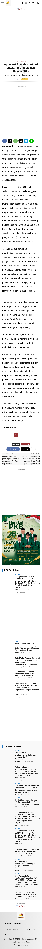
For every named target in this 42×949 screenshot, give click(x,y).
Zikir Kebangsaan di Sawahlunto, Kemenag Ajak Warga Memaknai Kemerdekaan (26, 865)
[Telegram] (26, 141)
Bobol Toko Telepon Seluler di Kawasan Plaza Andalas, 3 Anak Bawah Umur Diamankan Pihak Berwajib (27, 661)
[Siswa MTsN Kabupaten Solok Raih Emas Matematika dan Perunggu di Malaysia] (8, 672)
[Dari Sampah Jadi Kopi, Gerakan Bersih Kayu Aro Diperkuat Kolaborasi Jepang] (8, 893)
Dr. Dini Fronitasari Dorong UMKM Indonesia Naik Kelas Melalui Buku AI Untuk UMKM (27, 802)
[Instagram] (26, 3)
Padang (17, 655)
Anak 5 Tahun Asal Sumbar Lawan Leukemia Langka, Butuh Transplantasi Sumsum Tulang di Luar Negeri (27, 647)
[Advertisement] (21, 35)
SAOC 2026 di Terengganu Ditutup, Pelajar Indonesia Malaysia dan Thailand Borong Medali (26, 756)
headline (25, 444)
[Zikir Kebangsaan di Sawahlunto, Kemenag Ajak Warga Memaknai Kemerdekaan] (8, 863)
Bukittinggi (18, 641)
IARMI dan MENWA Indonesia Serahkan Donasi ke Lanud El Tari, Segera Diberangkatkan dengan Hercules (27, 789)
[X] (29, 3)
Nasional (24, 79)
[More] (33, 449)
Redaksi (17, 652)
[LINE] (31, 141)
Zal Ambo (16, 75)
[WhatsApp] (15, 141)
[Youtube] (33, 3)
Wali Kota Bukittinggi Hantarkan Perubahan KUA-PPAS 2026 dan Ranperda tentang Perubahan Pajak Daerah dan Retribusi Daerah (27, 880)
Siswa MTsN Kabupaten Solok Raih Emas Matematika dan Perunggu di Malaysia (27, 673)
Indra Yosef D (18, 678)
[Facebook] (22, 3)
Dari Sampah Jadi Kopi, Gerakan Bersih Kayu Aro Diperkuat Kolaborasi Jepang (27, 894)
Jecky (16, 589)
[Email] (20, 141)
